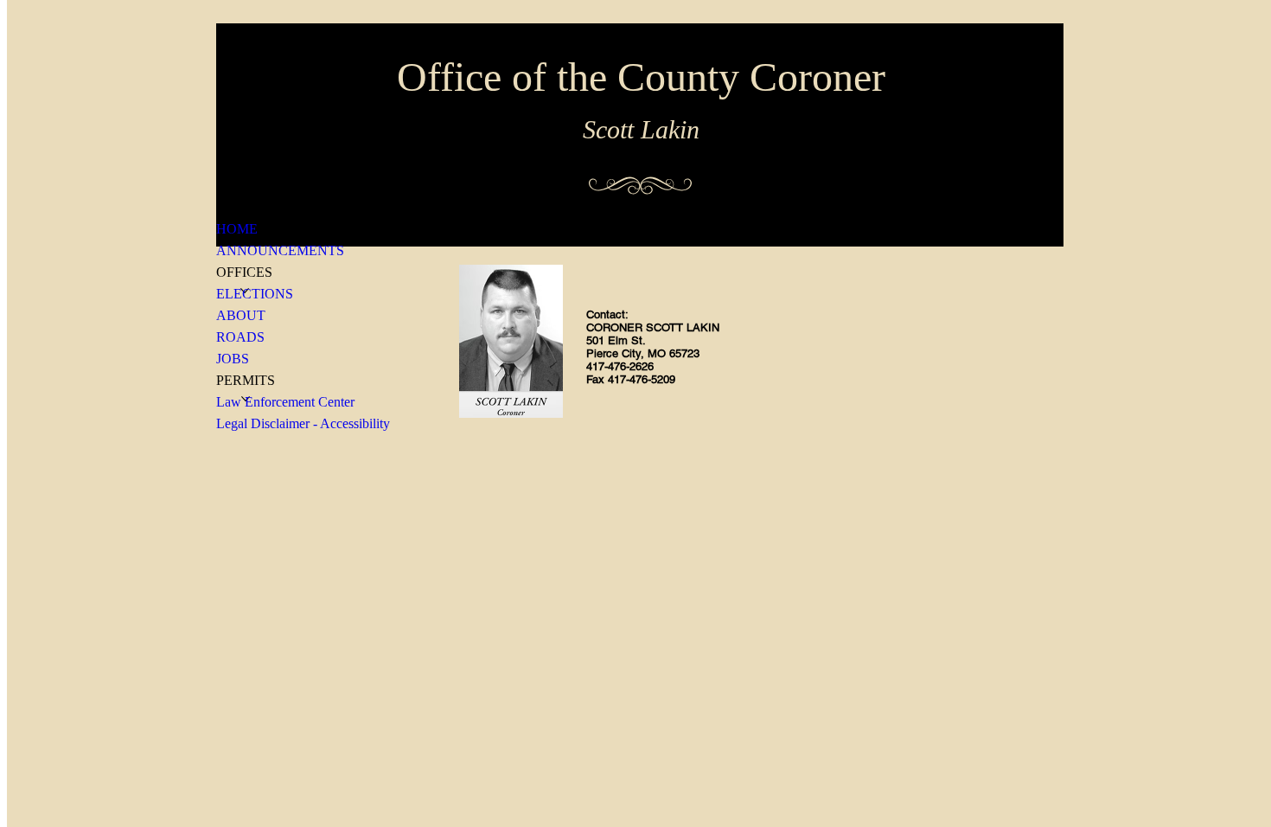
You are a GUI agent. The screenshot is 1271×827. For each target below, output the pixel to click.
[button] (244, 272)
